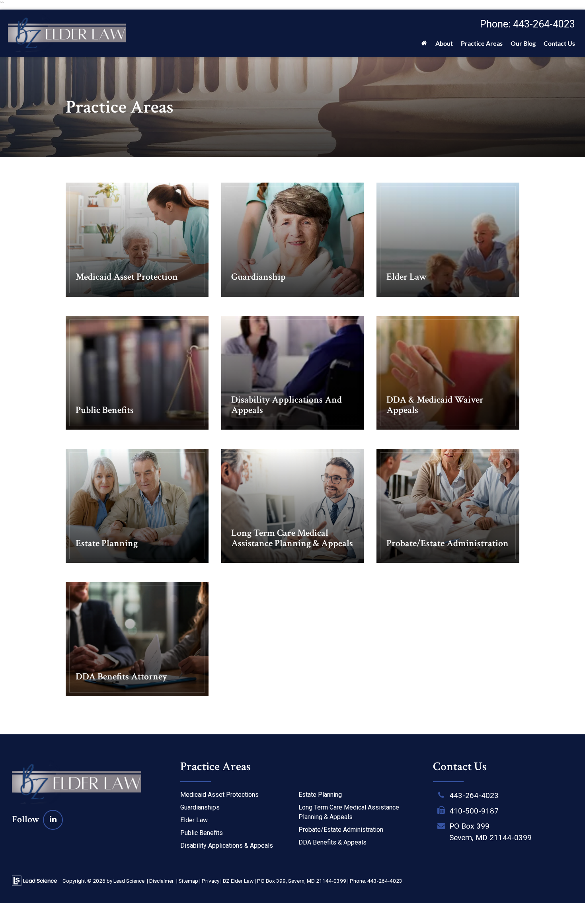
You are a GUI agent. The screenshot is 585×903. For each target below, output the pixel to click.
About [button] (444, 43)
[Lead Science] (34, 880)
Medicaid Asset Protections (219, 794)
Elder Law (194, 820)
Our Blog (523, 43)
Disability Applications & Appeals (226, 845)
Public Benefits (201, 833)
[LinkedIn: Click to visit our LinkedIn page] (53, 819)
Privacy (210, 881)
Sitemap (188, 881)
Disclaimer (161, 881)
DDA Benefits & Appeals (332, 842)
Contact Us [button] (559, 43)
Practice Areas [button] (482, 43)
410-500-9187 (474, 810)
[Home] (424, 45)
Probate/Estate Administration (340, 829)
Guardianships (200, 807)
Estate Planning (320, 794)
